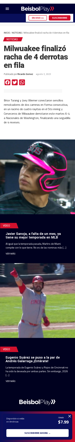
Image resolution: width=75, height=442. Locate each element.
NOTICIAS (17, 33)
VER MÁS (10, 253)
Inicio (7, 33)
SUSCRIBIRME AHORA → (37, 433)
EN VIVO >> (38, 18)
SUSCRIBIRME (59, 18)
